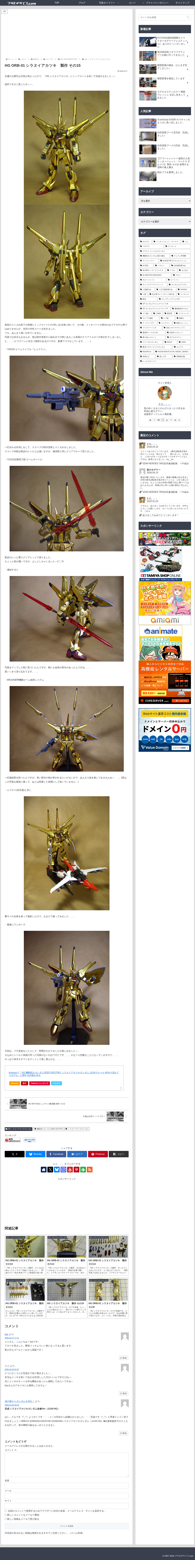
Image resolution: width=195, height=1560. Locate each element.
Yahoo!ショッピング (39, 1083)
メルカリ (56, 1083)
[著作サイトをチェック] (44, 1169)
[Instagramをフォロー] (63, 1169)
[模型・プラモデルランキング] (12, 1139)
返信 (125, 1358)
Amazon (14, 1083)
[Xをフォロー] (50, 1169)
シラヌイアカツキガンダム (78, 1129)
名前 (7, 1480)
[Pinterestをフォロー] (76, 1169)
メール (8, 1490)
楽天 (24, 1083)
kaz (6, 1334)
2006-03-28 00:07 (12, 1369)
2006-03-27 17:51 (12, 1338)
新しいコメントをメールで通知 (23, 1515)
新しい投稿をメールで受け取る (23, 1519)
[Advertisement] (66, 36)
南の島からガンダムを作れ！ (19, 1401)
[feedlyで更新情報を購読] (83, 1169)
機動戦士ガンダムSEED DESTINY (50, 1129)
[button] (119, 1154)
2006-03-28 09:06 (12, 1405)
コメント (11, 1450)
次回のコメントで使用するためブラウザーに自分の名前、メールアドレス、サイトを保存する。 (57, 1511)
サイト (8, 1501)
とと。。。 (164, 404)
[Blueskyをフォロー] (57, 1169)
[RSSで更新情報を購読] (90, 1169)
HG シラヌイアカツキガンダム (20, 1129)
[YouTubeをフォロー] (70, 1169)
